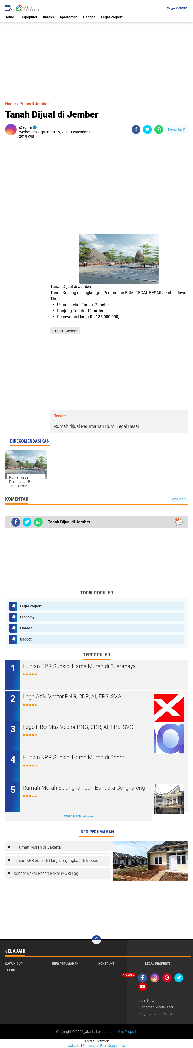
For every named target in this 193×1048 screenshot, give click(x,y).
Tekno (10, 970)
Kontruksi (107, 964)
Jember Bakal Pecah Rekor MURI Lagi (46, 873)
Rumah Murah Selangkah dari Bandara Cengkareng (84, 788)
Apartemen (68, 17)
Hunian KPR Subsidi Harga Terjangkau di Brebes (55, 860)
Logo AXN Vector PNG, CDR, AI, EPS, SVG (72, 696)
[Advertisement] (96, 57)
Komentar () (176, 129)
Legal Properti (112, 17)
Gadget (89, 17)
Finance (26, 628)
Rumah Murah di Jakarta (39, 847)
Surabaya (90, 1046)
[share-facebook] (136, 129)
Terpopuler (28, 17)
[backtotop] (96, 939)
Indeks (48, 17)
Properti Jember (34, 103)
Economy (27, 617)
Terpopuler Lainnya (78, 816)
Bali (103, 1046)
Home (9, 17)
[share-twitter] (147, 129)
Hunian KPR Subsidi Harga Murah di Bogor (73, 757)
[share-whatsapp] (158, 129)
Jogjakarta (116, 1046)
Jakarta (74, 1046)
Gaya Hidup (14, 964)
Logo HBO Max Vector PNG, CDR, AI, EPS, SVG (78, 727)
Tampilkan (177, 499)
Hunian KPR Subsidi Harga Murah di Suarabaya (79, 666)
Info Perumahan (65, 964)
